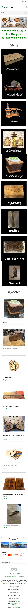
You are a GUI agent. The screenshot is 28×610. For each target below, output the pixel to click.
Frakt (10, 573)
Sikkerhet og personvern (11, 576)
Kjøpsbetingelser (17, 573)
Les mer (18, 601)
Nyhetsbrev (21, 576)
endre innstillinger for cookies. (15, 603)
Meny (4, 12)
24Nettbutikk (17, 607)
